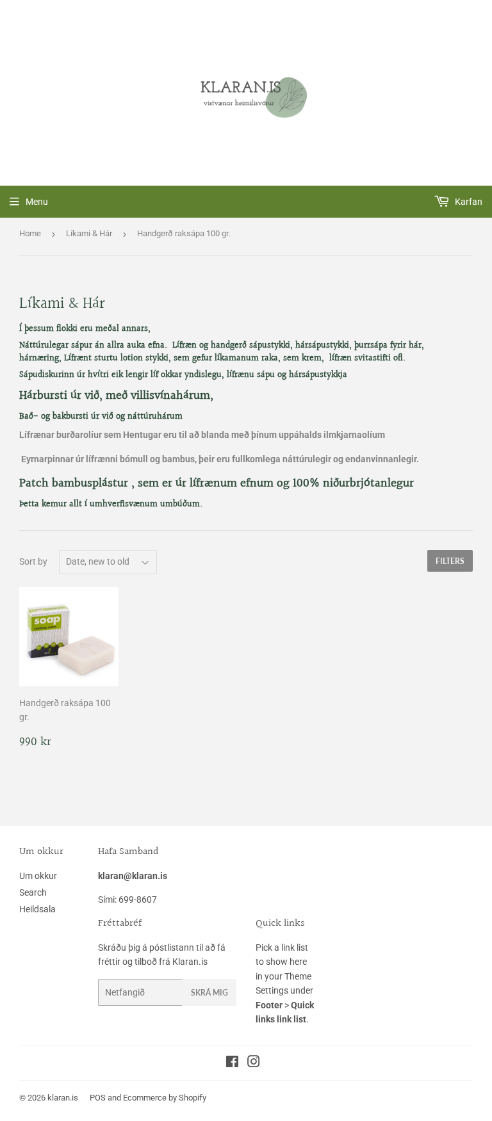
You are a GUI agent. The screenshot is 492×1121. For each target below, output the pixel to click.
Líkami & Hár (89, 233)
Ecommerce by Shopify (164, 1097)
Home (30, 233)
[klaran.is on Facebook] (232, 1063)
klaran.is (62, 1097)
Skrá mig (209, 992)
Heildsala (37, 909)
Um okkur (38, 876)
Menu (37, 202)
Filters (450, 561)
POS (98, 1097)
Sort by (33, 561)
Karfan (467, 202)
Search (33, 892)
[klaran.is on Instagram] (253, 1063)
